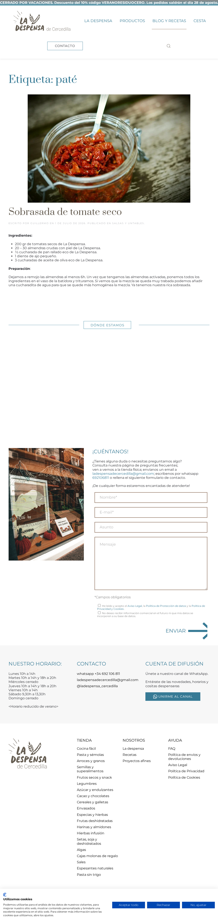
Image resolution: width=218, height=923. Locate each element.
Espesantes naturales (95, 868)
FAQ (171, 749)
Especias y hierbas (92, 815)
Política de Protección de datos (166, 605)
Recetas (129, 755)
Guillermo (39, 223)
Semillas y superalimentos (90, 769)
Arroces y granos (91, 761)
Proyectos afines (137, 761)
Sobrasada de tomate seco (65, 212)
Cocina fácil (86, 749)
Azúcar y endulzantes (95, 790)
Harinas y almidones (94, 827)
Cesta (200, 20)
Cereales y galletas (92, 802)
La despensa (133, 749)
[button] (169, 45)
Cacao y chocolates (93, 796)
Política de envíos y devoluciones (184, 757)
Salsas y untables (128, 223)
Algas (81, 850)
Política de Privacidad (186, 771)
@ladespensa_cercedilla (97, 686)
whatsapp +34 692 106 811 (98, 674)
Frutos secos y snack (94, 777)
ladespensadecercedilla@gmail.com (123, 474)
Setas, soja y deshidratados (89, 841)
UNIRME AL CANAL (175, 696)
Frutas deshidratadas (95, 821)
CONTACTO (65, 46)
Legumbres (87, 784)
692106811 (100, 478)
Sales (81, 862)
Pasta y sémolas (90, 755)
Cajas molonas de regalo (97, 856)
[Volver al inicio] (42, 21)
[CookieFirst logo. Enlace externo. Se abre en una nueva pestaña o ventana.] (4, 895)
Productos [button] (132, 20)
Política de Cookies (184, 777)
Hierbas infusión (90, 833)
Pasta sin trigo (89, 875)
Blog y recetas (169, 20)
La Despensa (98, 20)
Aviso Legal (135, 605)
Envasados (86, 808)
